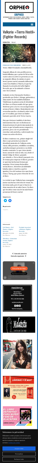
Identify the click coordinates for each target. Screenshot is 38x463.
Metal (13, 42)
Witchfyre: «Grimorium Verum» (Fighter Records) (10, 240)
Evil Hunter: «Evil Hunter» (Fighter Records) (8, 229)
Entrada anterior (20, 253)
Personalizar (19, 454)
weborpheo (17, 65)
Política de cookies (14, 443)
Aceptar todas (19, 448)
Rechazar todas (19, 459)
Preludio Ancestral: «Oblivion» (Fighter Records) (25, 229)
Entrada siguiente (17, 256)
